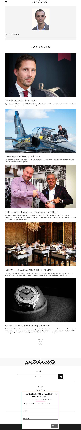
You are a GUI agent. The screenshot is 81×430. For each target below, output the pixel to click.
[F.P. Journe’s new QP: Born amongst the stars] (40, 300)
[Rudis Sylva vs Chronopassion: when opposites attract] (40, 186)
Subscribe (39, 371)
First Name (26, 411)
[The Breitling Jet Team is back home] (40, 131)
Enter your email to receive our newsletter (36, 404)
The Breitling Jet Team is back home (22, 156)
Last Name (26, 418)
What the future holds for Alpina (21, 100)
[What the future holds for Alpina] (40, 75)
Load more (40, 339)
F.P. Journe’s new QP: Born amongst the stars (27, 325)
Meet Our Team (40, 390)
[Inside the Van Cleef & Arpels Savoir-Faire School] (40, 244)
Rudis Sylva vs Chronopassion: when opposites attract (31, 212)
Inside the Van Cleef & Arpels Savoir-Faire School (29, 269)
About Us (40, 386)
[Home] (40, 1)
